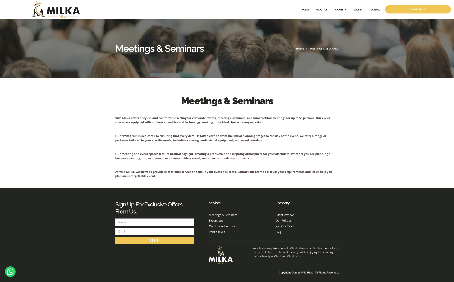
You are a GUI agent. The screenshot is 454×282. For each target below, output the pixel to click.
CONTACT (376, 9)
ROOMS (338, 9)
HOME (305, 9)
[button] (10, 271)
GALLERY (359, 9)
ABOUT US (321, 9)
